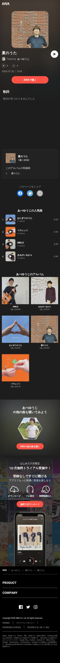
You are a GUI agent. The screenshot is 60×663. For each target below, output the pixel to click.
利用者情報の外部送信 (11, 627)
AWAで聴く (30, 80)
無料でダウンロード (30, 504)
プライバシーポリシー (25, 622)
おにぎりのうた (15, 345)
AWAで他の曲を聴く (30, 446)
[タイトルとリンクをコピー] (40, 193)
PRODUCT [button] (9, 583)
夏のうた (23, 156)
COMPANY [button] (9, 593)
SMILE (15, 306)
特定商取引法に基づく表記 (38, 627)
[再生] (54, 54)
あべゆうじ (23, 59)
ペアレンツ (15, 383)
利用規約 (6, 622)
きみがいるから (44, 306)
